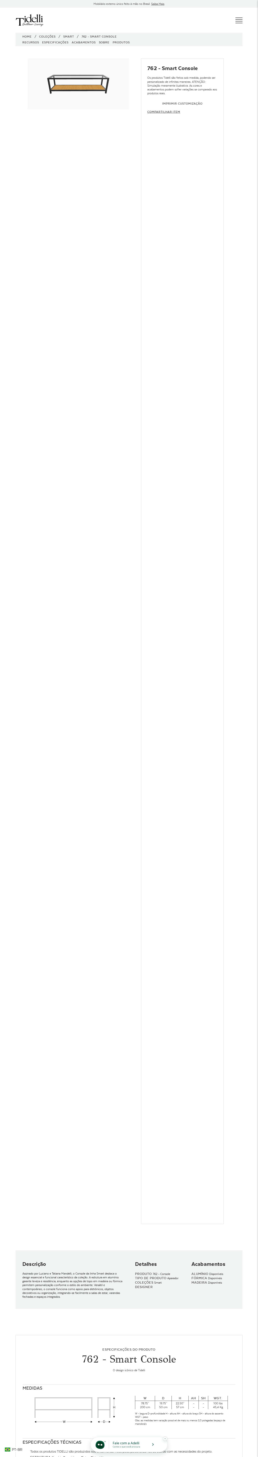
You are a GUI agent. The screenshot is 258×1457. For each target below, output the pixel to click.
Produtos (121, 42)
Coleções (47, 36)
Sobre (104, 42)
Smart (68, 36)
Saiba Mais (157, 3)
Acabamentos (84, 42)
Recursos (30, 42)
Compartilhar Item (163, 111)
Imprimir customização (182, 103)
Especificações (55, 42)
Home (27, 36)
